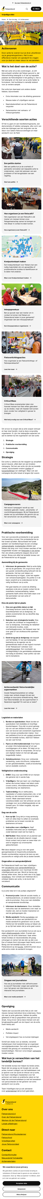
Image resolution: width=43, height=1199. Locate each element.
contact (30, 735)
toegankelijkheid (8, 471)
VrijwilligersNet (8, 1141)
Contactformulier (9, 1155)
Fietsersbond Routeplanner (14, 1134)
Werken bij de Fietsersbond (14, 1120)
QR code (34, 753)
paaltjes (28, 468)
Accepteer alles (21, 1183)
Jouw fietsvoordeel (10, 1144)
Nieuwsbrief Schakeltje (12, 1158)
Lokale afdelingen (9, 1124)
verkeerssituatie (8, 546)
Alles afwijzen (21, 1194)
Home (4, 19)
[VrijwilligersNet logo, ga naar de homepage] (8, 9)
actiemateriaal (11, 1091)
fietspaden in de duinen (30, 551)
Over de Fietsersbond (11, 1117)
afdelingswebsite (13, 933)
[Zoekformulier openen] (28, 9)
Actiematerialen (9, 1161)
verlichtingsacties (12, 649)
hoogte (22, 557)
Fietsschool (7, 1137)
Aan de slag (13, 19)
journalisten (30, 917)
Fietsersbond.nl (9, 1114)
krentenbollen (20, 546)
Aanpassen (22, 1189)
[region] (21, 1181)
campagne (37, 1051)
